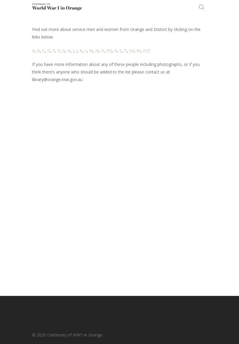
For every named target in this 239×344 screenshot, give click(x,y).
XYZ (146, 50)
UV (131, 50)
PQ (109, 50)
